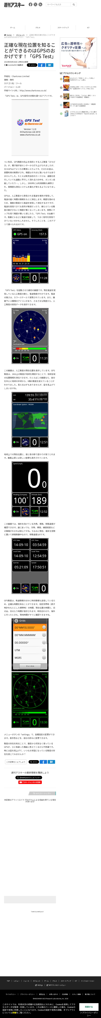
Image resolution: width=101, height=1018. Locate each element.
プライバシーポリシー (27, 994)
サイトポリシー (11, 994)
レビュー (17, 981)
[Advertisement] (50, 15)
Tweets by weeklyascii (37, 912)
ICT (63, 27)
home (9, 35)
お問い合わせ (53, 994)
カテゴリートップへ (43, 793)
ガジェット (20, 35)
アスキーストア (88, 27)
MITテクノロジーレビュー (57, 985)
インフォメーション (87, 981)
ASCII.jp (40, 985)
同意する (89, 1007)
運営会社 (42, 994)
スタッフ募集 (76, 994)
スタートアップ (37, 27)
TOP (8, 981)
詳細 (14, 1013)
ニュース (26, 981)
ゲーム (46, 981)
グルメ (12, 27)
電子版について (90, 994)
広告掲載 (65, 994)
